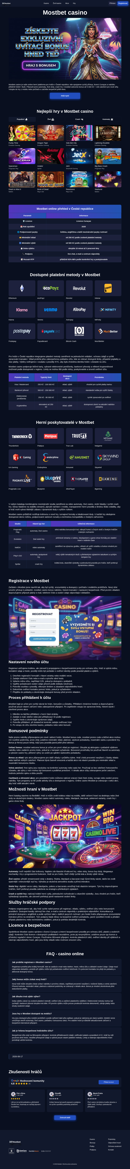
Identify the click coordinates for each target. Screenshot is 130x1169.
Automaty (106, 119)
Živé (49, 119)
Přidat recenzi (109, 1082)
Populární (20, 119)
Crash (77, 119)
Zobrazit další (65, 1117)
